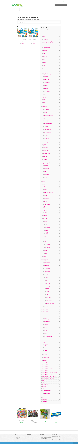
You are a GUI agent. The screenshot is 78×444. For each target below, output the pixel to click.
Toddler (44, 256)
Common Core (46, 166)
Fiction (44, 53)
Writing (45, 213)
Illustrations (45, 56)
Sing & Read (45, 97)
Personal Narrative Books (48, 129)
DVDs (45, 322)
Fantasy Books (46, 118)
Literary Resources (47, 193)
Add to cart (22, 43)
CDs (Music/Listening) (47, 319)
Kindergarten (45, 215)
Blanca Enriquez (46, 77)
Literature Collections (45, 364)
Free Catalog (44, 339)
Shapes (47, 285)
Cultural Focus (45, 45)
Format (32, 9)
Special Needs (46, 206)
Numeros (46, 238)
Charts (44, 145)
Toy (42, 397)
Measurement (47, 242)
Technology (46, 177)
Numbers (47, 282)
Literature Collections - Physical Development (49, 372)
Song (44, 99)
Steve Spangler (46, 94)
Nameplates (45, 156)
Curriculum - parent (45, 259)
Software (45, 333)
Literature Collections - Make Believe (48, 368)
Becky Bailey (46, 76)
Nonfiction (44, 62)
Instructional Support (47, 393)
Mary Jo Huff (46, 85)
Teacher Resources (48, 9)
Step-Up (45, 250)
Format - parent (44, 315)
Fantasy (44, 51)
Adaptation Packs (47, 262)
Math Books (46, 126)
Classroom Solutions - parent (46, 162)
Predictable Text (45, 67)
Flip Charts (43, 313)
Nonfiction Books (47, 127)
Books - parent (44, 106)
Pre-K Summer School (46, 216)
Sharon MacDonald (47, 93)
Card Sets (45, 189)
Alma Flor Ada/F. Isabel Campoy (49, 74)
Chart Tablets (45, 354)
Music (43, 380)
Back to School (45, 142)
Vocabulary (46, 212)
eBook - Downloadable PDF (48, 117)
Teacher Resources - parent (46, 390)
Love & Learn (46, 274)
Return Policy (18, 437)
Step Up (45, 305)
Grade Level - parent (45, 341)
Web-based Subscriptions (48, 336)
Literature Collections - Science (47, 374)
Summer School (46, 306)
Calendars (44, 144)
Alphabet (44, 36)
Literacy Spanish (47, 286)
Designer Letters (45, 150)
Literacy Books (46, 124)
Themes (46, 230)
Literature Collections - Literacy (47, 366)
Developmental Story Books (48, 115)
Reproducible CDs (45, 384)
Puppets (45, 201)
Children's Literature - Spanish (48, 42)
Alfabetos (47, 288)
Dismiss (76, 442)
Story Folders (46, 207)
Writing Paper (45, 362)
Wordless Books (46, 138)
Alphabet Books (46, 109)
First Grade (45, 184)
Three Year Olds (46, 348)
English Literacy (46, 168)
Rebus (44, 68)
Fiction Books (46, 120)
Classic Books (46, 114)
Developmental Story (46, 47)
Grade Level (39, 9)
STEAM (43, 388)
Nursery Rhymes (48, 227)
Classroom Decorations (46, 141)
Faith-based (45, 50)
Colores (46, 235)
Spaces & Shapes (47, 247)
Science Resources (47, 204)
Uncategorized (44, 401)
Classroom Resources (47, 190)
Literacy (45, 221)
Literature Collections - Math (46, 370)
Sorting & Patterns (48, 245)
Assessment (46, 165)
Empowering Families (47, 266)
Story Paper (45, 360)
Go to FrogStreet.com (18, 1)
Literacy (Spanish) (47, 232)
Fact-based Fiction (46, 48)
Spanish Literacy (46, 174)
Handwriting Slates (46, 357)
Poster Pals (45, 159)
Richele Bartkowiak (47, 91)
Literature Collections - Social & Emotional (49, 376)
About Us (42, 436)
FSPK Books (46, 121)
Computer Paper (45, 147)
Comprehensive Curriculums (48, 192)
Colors (46, 224)
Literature (45, 195)
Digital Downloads (47, 321)
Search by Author (45, 73)
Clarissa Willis (46, 79)
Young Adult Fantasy (46, 103)
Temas (46, 239)
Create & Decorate (46, 148)
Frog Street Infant (47, 268)
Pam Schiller (46, 88)
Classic (44, 44)
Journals (45, 327)
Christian (45, 112)
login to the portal (60, 1)
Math (44, 59)
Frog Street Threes (47, 271)
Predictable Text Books (48, 132)
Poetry (44, 65)
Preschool (43, 382)
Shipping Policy (18, 438)
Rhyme (44, 70)
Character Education (47, 263)
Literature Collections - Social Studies (48, 378)
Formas (46, 236)
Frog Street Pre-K (46, 186)
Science (44, 71)
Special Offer (44, 386)
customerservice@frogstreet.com (59, 439)
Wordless (44, 102)
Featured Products (45, 309)
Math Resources (46, 198)
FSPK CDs (45, 325)
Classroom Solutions (24, 9)
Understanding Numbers (50, 303)
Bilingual (45, 187)
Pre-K (45, 347)
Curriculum (15, 9)
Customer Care (18, 436)
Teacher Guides (46, 209)
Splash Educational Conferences (46, 437)
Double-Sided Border (46, 153)
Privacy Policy (31, 436)
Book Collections (45, 39)
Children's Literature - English (48, 41)
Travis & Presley (44, 399)
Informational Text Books (48, 123)
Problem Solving (47, 244)
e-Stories (45, 219)
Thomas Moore (46, 96)
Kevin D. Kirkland (47, 82)
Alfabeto (46, 233)
